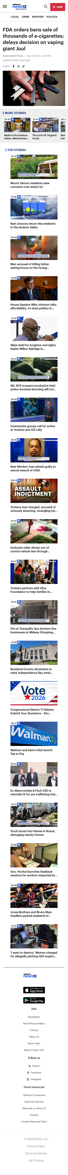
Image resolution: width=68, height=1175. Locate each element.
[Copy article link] (23, 66)
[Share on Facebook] (13, 66)
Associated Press (13, 56)
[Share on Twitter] (18, 66)
